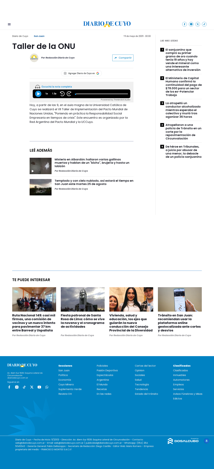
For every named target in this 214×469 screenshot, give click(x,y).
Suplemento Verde (70, 389)
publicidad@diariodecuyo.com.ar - (105, 442)
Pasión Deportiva (107, 370)
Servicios (178, 389)
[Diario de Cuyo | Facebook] (184, 24)
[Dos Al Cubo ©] (183, 443)
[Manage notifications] (206, 440)
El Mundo (102, 384)
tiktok (24, 387)
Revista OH (65, 394)
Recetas (102, 389)
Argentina (103, 380)
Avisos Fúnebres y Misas (187, 394)
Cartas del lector (145, 366)
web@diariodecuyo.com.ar (30, 442)
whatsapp (47, 387)
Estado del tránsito (146, 394)
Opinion (139, 370)
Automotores (181, 380)
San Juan (39, 36)
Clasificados (180, 370)
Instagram (17, 387)
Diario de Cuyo (20, 36)
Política (63, 375)
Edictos (177, 398)
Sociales (140, 375)
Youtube (39, 387)
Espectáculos (105, 375)
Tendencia (141, 389)
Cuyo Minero (66, 384)
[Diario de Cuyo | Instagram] (191, 24)
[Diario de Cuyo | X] (198, 24)
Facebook (9, 387)
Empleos (178, 384)
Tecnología (142, 384)
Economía (64, 380)
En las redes (104, 394)
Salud (138, 380)
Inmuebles (179, 375)
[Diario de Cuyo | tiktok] (204, 24)
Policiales (102, 366)
